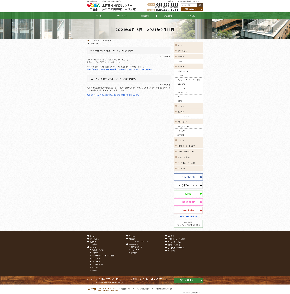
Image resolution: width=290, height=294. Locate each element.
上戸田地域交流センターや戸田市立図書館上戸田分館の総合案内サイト (105, 1)
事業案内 (181, 112)
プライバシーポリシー (186, 151)
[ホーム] (88, 40)
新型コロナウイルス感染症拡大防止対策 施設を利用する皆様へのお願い (113, 95)
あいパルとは (182, 51)
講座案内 (181, 66)
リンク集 (181, 140)
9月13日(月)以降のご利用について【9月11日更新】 (113, 78)
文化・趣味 (181, 84)
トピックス (181, 131)
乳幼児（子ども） (184, 71)
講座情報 (181, 135)
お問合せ (192, 9)
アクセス (181, 106)
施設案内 (181, 56)
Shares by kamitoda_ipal (188, 216)
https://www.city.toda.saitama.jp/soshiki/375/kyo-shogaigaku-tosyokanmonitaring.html (119, 69)
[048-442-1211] (163, 10)
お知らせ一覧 (182, 122)
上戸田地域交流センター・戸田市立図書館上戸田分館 (156, 289)
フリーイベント (183, 92)
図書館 (180, 61)
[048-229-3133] (163, 4)
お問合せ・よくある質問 (186, 146)
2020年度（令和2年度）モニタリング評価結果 (111, 50)
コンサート (181, 88)
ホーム (180, 45)
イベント (181, 97)
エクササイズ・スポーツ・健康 (189, 80)
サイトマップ (182, 168)
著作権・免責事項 (184, 157)
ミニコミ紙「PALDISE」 (186, 117)
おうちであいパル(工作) (186, 163)
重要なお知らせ (183, 127)
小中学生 (181, 76)
